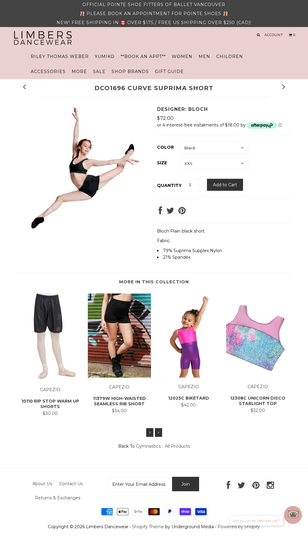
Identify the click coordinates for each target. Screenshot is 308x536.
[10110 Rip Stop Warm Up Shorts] (50, 379)
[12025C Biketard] (188, 376)
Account (273, 35)
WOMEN (182, 56)
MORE (79, 71)
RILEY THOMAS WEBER (60, 56)
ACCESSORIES (48, 71)
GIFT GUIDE (169, 71)
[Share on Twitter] (170, 212)
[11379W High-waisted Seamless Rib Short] (119, 376)
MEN (204, 56)
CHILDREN (229, 56)
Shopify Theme (148, 526)
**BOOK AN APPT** (143, 56)
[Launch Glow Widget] (293, 515)
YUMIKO (105, 56)
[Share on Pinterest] (182, 212)
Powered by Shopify (238, 526)
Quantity (169, 185)
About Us (42, 483)
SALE (99, 71)
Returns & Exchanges (57, 498)
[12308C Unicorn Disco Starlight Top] (257, 376)
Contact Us (71, 483)
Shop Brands (130, 71)
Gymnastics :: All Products (163, 446)
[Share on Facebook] (160, 212)
